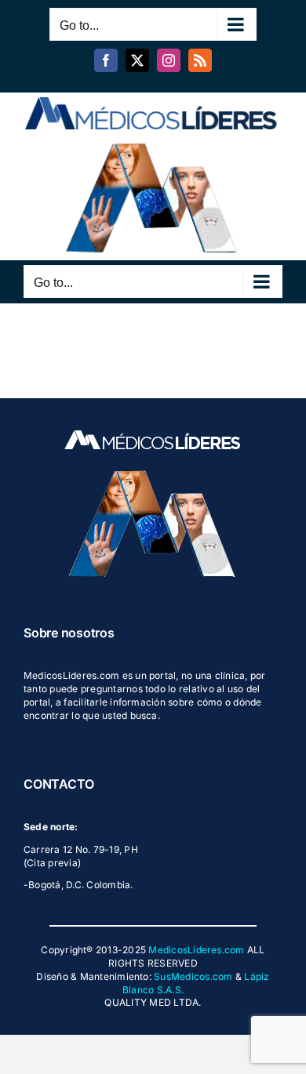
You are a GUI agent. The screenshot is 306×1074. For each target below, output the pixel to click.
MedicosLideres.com (196, 950)
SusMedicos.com (193, 976)
